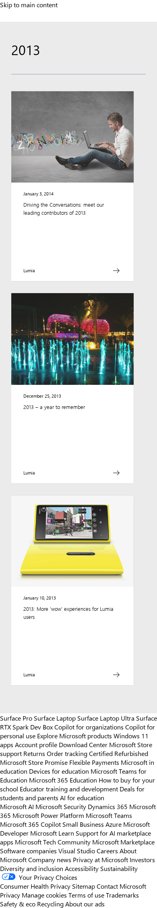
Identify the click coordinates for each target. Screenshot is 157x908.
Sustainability (119, 868)
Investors (142, 859)
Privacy (11, 894)
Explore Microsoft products (74, 735)
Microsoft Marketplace (123, 841)
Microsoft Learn (52, 832)
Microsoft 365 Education (63, 779)
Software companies (28, 850)
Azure (113, 824)
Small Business (83, 824)
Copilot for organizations (89, 726)
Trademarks (122, 894)
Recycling (50, 903)
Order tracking (67, 753)
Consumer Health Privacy (35, 885)
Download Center (83, 744)
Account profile (36, 744)
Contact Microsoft (121, 885)
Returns (34, 753)
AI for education (82, 797)
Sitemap (83, 885)
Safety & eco (17, 903)
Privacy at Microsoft (100, 859)
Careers (107, 850)
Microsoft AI (17, 806)
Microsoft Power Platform (48, 815)
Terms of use (86, 894)
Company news (49, 859)
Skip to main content (29, 4)
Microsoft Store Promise (34, 762)
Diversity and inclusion (31, 868)
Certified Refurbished (118, 753)
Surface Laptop (55, 717)
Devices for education (59, 770)
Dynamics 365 (108, 806)
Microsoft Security (60, 806)
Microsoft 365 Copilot (30, 824)
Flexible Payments (94, 762)
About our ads (85, 903)
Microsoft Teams (109, 815)
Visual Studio (76, 850)
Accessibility (82, 868)
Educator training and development (69, 788)
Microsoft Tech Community (53, 841)
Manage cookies (44, 894)
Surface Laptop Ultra (105, 717)
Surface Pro (16, 717)
